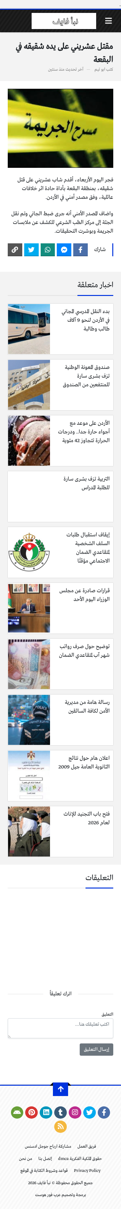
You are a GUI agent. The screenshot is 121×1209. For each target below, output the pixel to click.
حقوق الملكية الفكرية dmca (80, 1159)
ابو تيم (100, 69)
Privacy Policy (87, 1170)
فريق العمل (86, 1146)
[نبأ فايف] (64, 21)
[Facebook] (80, 249)
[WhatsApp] (48, 249)
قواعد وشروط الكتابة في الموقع (44, 1170)
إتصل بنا (45, 1159)
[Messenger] (64, 249)
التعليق (107, 1014)
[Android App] (17, 1112)
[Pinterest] (31, 1112)
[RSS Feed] (60, 1127)
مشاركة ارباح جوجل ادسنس (48, 1146)
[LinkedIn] (46, 1112)
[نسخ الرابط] (15, 249)
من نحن (25, 1159)
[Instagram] (75, 1112)
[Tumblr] (60, 1112)
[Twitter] (31, 249)
